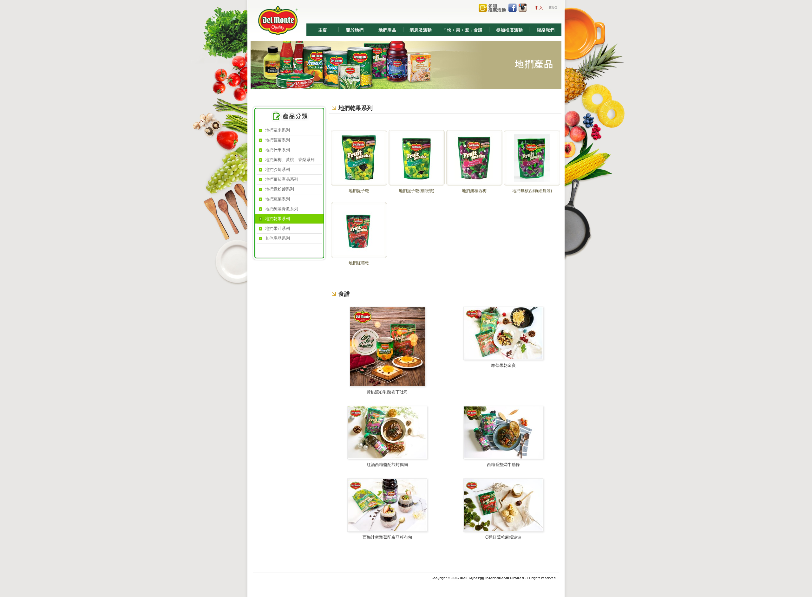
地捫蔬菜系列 (277, 199)
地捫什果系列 (277, 149)
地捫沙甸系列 (277, 169)
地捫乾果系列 (277, 218)
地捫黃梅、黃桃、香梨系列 (290, 159)
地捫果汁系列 (277, 228)
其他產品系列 (277, 238)
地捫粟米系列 (277, 130)
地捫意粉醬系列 (279, 189)
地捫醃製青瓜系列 (281, 208)
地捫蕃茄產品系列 (281, 179)
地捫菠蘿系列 (277, 140)
